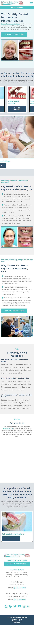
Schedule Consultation (14, 34)
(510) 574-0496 (20, 588)
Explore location (17, 108)
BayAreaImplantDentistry (19, 617)
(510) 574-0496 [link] (17, 7)
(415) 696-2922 (20, 599)
